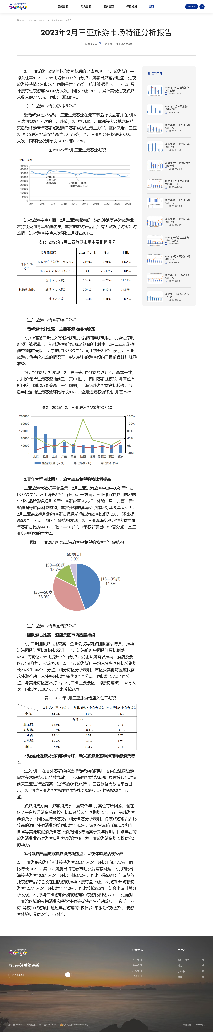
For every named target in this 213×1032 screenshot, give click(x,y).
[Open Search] (202, 6)
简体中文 (191, 6)
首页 (19, 20)
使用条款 (187, 1025)
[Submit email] (67, 974)
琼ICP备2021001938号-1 (49, 1025)
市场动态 (32, 20)
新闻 (24, 20)
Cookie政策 (200, 1025)
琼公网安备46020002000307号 (75, 1025)
